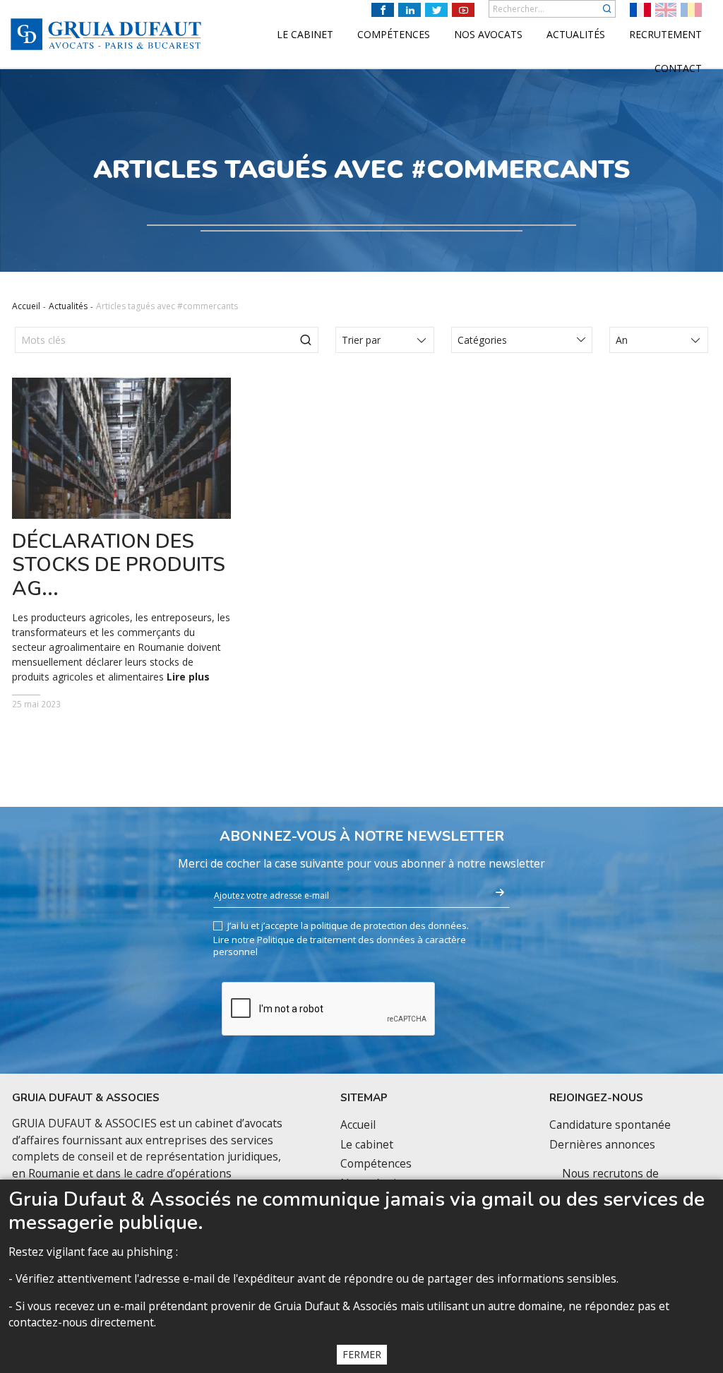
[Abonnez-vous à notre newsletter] (500, 893)
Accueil (26, 306)
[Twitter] (436, 10)
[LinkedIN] (409, 10)
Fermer (361, 1354)
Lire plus (188, 677)
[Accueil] (106, 34)
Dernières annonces (602, 1144)
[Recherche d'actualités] (306, 340)
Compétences (376, 1163)
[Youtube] (463, 10)
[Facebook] (382, 10)
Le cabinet (366, 1144)
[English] (665, 10)
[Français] (640, 10)
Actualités (68, 306)
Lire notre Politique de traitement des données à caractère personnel (339, 946)
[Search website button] (607, 9)
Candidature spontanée (610, 1124)
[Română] (691, 10)
